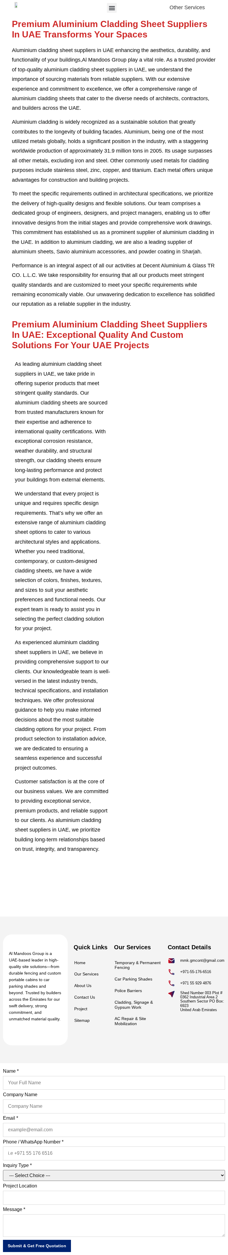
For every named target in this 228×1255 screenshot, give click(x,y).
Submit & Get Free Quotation (37, 1245)
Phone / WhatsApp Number (33, 1141)
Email (10, 1118)
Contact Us (84, 997)
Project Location (20, 1185)
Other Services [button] (187, 7)
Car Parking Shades (133, 979)
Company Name (20, 1094)
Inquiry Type (17, 1165)
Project (80, 1008)
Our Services (86, 974)
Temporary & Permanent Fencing (138, 965)
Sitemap (82, 1020)
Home (80, 962)
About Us (82, 985)
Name (11, 1071)
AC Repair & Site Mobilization (130, 1021)
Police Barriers (128, 990)
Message (14, 1209)
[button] (112, 8)
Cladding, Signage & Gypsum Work (134, 1005)
